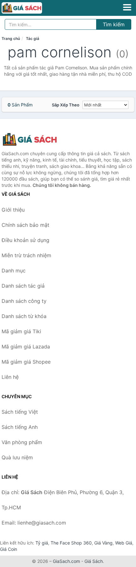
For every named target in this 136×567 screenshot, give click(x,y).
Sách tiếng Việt (20, 412)
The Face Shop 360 (71, 542)
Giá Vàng (103, 542)
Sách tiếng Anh (20, 427)
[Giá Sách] (33, 139)
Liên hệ (10, 377)
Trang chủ (11, 38)
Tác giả (32, 38)
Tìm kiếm (114, 24)
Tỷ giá (41, 542)
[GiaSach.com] (30, 8)
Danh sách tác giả (23, 286)
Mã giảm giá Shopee (26, 362)
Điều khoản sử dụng (25, 240)
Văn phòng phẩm (22, 442)
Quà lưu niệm (17, 457)
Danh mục (14, 270)
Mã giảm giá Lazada (26, 346)
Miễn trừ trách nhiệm (26, 255)
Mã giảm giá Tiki (21, 331)
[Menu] (127, 7)
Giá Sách (93, 561)
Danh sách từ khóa (24, 316)
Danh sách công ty (24, 301)
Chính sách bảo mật (25, 225)
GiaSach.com (66, 561)
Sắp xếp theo (65, 104)
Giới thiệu (13, 210)
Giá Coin (8, 549)
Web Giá (123, 542)
